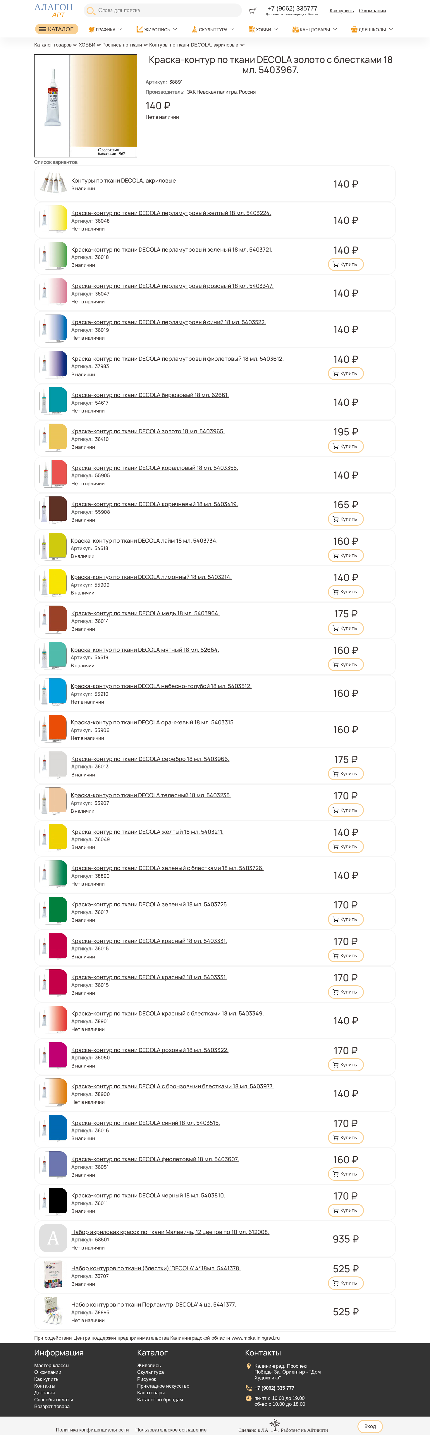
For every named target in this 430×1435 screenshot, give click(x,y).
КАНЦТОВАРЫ (315, 29)
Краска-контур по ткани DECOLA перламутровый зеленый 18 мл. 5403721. (171, 249)
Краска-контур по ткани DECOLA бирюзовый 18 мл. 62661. (150, 395)
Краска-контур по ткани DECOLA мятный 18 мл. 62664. (145, 650)
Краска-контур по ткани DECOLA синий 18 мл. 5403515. (145, 1123)
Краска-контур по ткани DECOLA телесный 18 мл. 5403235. (151, 795)
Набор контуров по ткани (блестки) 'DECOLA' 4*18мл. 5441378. (156, 1268)
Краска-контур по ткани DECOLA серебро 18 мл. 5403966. (150, 759)
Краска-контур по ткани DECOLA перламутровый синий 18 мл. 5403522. (168, 322)
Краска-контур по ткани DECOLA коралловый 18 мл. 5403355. (154, 468)
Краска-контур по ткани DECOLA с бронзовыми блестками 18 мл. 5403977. (172, 1086)
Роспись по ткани (122, 45)
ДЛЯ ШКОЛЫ (372, 29)
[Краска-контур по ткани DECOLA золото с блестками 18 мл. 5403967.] (85, 155)
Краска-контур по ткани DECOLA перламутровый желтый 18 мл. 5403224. (171, 213)
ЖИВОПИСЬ (157, 29)
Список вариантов (56, 162)
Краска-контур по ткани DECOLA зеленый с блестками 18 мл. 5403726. (167, 868)
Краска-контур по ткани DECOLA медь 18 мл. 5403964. (145, 613)
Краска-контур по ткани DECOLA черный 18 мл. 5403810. (148, 1195)
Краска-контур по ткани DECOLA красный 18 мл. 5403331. (149, 941)
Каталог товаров (53, 45)
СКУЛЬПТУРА (213, 29)
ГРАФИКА (106, 29)
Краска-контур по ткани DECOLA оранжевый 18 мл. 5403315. (153, 722)
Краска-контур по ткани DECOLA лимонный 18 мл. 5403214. (151, 577)
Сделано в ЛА (253, 1430)
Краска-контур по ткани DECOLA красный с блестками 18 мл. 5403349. (167, 1013)
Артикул (156, 81)
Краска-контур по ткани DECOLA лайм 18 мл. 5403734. (144, 540)
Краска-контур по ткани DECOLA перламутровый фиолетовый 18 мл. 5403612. (177, 358)
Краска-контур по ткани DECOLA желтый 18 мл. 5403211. (147, 832)
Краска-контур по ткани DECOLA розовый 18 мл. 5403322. (149, 1050)
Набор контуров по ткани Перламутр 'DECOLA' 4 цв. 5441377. (153, 1304)
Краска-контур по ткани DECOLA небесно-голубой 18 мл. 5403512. (161, 686)
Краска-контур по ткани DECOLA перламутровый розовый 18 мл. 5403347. (172, 286)
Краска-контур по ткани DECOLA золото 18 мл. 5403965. (148, 431)
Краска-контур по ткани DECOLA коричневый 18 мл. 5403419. (154, 504)
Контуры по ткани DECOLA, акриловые (193, 45)
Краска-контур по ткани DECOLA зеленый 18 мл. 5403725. (149, 904)
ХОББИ (263, 29)
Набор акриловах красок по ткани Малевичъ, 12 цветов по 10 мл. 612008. (170, 1232)
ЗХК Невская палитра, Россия (221, 91)
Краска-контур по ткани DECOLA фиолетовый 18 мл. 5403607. (155, 1159)
